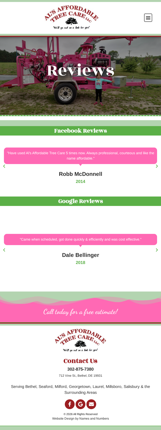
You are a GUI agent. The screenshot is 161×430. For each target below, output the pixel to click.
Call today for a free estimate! (80, 311)
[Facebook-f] (70, 404)
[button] (148, 18)
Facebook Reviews (80, 130)
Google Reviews (80, 201)
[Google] (80, 404)
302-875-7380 (80, 369)
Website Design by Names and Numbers (80, 418)
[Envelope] (91, 404)
